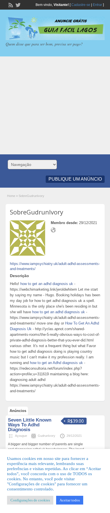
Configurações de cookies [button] (30, 500)
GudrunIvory (46, 435)
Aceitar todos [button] (70, 500)
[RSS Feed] (10, 4)
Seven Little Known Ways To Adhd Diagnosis (29, 424)
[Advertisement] (55, 105)
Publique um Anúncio (75, 179)
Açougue (21, 435)
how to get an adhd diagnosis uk (46, 284)
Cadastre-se (80, 5)
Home (11, 196)
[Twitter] (17, 4)
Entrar (97, 5)
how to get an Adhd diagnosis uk (56, 363)
